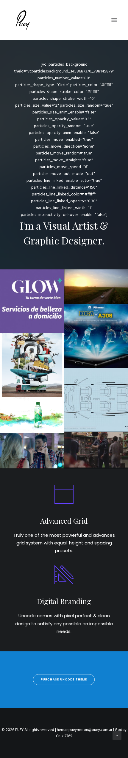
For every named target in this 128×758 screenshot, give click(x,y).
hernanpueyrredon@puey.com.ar (84, 730)
